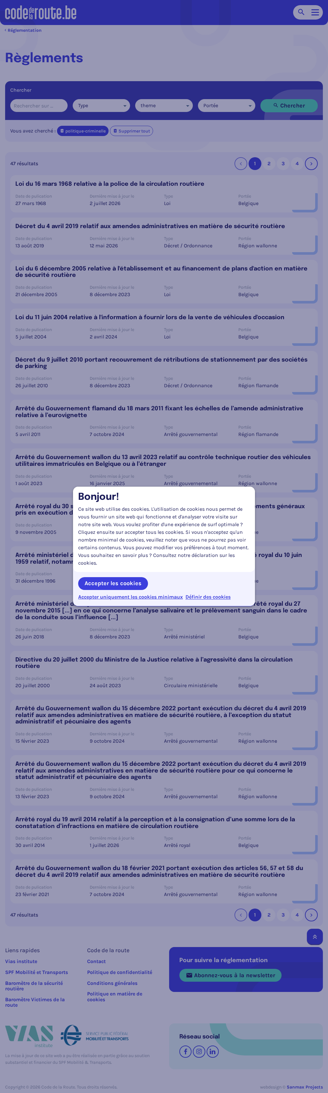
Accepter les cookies (113, 583)
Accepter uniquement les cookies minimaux (130, 597)
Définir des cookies (208, 597)
